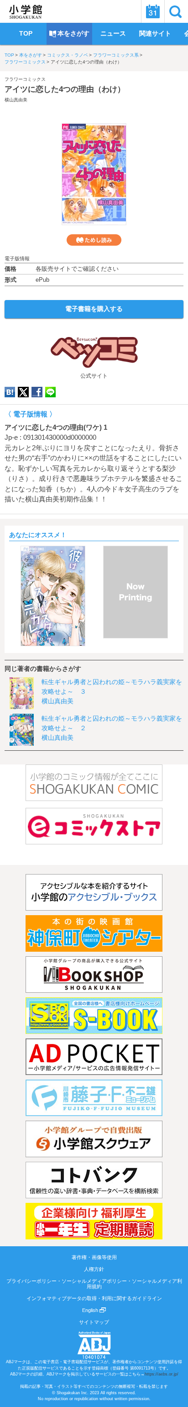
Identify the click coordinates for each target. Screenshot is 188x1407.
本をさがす (30, 55)
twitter (23, 392)
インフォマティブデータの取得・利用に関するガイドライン (94, 1298)
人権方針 (94, 1269)
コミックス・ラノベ (67, 55)
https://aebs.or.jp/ (161, 1374)
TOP (9, 55)
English (90, 1310)
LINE (50, 392)
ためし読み (94, 240)
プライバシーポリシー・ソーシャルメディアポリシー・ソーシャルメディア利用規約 (94, 1283)
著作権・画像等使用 (94, 1257)
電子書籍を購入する (94, 308)
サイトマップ (94, 1322)
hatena (10, 392)
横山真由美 (16, 99)
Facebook (36, 392)
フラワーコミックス (25, 61)
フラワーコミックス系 (116, 55)
